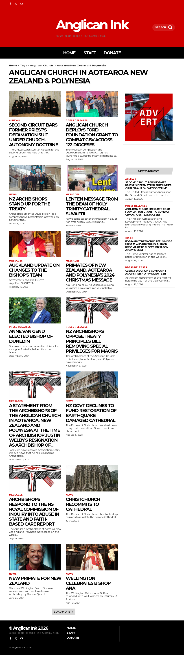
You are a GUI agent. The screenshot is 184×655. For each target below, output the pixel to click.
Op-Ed (129, 238)
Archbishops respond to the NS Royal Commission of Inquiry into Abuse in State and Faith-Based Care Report (34, 512)
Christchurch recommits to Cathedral (83, 504)
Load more (62, 611)
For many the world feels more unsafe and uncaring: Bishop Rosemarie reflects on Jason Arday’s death (148, 245)
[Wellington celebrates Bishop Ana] (92, 557)
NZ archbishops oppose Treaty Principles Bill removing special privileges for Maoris (92, 341)
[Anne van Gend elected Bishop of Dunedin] (35, 310)
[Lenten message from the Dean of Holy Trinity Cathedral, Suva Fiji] (92, 178)
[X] (16, 4)
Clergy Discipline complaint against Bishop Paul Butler (145, 272)
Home (13, 65)
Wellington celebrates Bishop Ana (88, 583)
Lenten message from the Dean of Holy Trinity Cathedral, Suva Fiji (92, 206)
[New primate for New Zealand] (35, 557)
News (13, 194)
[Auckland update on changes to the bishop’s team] (35, 244)
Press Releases (77, 120)
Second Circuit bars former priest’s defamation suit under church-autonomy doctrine (33, 134)
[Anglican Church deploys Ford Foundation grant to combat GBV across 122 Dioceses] (92, 104)
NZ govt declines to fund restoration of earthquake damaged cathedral (91, 413)
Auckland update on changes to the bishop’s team (34, 270)
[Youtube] (21, 4)
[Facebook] (10, 4)
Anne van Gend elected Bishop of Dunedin (31, 336)
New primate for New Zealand (35, 581)
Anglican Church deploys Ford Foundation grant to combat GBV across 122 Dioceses (92, 134)
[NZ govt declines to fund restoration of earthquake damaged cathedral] (92, 384)
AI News (14, 120)
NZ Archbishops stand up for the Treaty (29, 204)
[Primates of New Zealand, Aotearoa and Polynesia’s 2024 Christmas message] (92, 244)
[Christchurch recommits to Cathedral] (92, 478)
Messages (72, 194)
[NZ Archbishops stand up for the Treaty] (35, 178)
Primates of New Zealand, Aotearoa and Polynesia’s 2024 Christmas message (90, 272)
